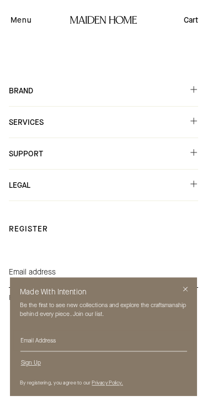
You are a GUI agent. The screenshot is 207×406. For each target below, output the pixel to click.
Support (26, 154)
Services (26, 122)
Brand (21, 91)
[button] (21, 20)
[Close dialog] (185, 289)
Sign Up (31, 363)
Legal (19, 185)
